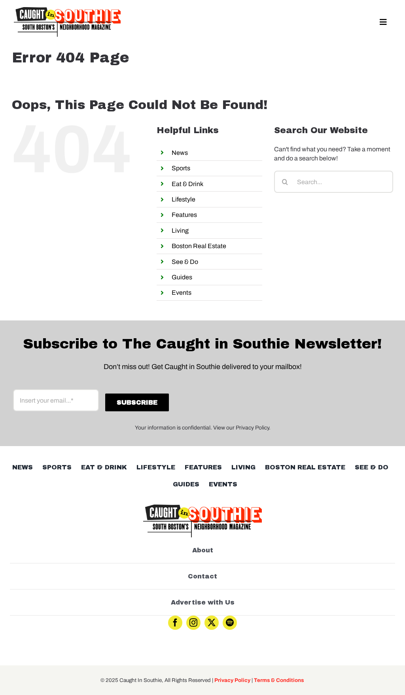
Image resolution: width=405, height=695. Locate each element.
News (180, 152)
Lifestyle (183, 199)
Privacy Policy (232, 680)
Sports (181, 168)
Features (184, 214)
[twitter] (211, 623)
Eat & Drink (187, 184)
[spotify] (230, 623)
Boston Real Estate (199, 246)
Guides (182, 277)
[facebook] (175, 623)
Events (181, 292)
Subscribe (137, 402)
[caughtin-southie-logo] (67, 10)
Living (180, 230)
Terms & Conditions (279, 680)
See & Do (185, 261)
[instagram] (193, 623)
